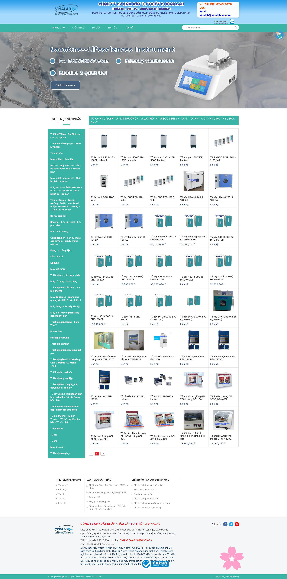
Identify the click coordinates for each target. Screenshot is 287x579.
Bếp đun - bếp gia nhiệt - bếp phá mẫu (65, 224)
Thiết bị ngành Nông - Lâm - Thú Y (65, 323)
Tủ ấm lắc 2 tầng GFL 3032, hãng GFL (102, 438)
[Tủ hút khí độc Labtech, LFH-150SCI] (223, 340)
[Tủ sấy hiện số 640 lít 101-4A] (194, 181)
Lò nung (54, 262)
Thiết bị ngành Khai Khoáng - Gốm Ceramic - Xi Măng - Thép (65, 362)
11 (91, 453)
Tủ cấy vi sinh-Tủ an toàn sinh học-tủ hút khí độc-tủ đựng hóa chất (66, 397)
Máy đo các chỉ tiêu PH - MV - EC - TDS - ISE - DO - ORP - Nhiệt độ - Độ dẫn (66, 190)
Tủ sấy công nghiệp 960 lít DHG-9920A (193, 238)
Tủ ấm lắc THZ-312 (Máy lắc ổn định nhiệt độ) (192, 435)
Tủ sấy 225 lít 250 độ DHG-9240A (131, 278)
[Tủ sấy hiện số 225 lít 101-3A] (223, 181)
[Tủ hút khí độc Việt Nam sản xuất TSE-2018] (134, 340)
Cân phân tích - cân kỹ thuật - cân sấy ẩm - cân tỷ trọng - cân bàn (66, 241)
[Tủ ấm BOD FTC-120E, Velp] (164, 181)
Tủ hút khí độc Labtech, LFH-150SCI (223, 358)
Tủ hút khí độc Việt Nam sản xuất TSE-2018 (133, 358)
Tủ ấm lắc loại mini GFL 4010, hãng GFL (162, 438)
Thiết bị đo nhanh (59, 343)
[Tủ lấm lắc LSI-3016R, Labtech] (134, 380)
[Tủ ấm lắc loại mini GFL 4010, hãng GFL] (164, 420)
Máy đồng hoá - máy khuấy (65, 306)
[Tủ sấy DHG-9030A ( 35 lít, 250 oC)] (223, 300)
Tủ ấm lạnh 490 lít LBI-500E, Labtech (162, 159)
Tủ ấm (53, 440)
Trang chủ (58, 27)
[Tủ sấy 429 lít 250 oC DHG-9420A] (164, 260)
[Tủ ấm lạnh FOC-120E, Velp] (104, 181)
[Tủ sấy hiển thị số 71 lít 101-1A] (134, 221)
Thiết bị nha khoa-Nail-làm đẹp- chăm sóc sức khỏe (64, 408)
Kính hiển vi (56, 256)
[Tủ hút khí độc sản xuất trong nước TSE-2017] (104, 340)
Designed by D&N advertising (227, 577)
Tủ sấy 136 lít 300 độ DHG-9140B (102, 318)
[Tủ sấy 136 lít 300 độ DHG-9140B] (104, 300)
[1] (235, 27)
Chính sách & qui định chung (148, 507)
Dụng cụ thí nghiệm (60, 250)
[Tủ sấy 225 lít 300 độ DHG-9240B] (223, 260)
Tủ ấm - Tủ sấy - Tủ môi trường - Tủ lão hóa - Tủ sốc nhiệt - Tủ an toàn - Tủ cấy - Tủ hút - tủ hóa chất (65, 205)
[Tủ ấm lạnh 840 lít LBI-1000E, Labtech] (104, 141)
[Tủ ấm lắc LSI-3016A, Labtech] (164, 380)
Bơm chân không (59, 231)
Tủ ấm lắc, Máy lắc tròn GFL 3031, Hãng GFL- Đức (133, 436)
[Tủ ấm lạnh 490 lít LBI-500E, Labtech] (164, 141)
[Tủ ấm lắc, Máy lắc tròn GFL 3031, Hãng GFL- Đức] (134, 420)
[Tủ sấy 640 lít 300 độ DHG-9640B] (223, 221)
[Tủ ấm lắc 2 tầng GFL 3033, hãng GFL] (223, 380)
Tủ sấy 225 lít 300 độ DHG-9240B (221, 278)
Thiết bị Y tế (56, 428)
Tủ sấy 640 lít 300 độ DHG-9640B (221, 238)
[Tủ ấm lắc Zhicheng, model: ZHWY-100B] (223, 420)
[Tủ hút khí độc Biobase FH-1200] (164, 340)
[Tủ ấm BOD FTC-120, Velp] (134, 181)
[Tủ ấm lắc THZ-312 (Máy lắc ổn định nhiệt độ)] (194, 420)
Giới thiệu (78, 27)
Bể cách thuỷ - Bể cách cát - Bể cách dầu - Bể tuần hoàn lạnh (65, 168)
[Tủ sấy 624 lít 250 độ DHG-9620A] (104, 260)
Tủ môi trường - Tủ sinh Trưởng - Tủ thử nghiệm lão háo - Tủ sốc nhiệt (65, 419)
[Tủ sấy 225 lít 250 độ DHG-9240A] (134, 260)
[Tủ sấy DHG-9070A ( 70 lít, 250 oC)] (194, 300)
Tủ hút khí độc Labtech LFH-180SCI (192, 358)
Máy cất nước (57, 268)
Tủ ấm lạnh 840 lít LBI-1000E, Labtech (103, 159)
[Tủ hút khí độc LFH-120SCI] (104, 380)
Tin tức (112, 27)
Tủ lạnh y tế (56, 153)
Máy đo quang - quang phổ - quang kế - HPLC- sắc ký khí (65, 298)
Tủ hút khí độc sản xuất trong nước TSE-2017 (103, 358)
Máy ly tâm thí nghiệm (62, 159)
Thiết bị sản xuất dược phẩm (65, 275)
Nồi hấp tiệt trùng (59, 337)
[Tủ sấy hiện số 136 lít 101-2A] (104, 221)
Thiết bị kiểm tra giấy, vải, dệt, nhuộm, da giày (64, 386)
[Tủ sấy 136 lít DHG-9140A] (134, 300)
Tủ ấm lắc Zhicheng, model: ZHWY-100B (221, 437)
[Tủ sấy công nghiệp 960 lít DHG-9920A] (194, 221)
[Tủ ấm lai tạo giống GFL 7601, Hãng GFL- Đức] (194, 380)
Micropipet (56, 331)
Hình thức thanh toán (144, 489)
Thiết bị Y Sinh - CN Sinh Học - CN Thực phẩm (66, 136)
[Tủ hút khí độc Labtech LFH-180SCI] (194, 340)
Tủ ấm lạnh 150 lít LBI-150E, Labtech (132, 159)
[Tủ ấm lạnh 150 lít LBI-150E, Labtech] (134, 141)
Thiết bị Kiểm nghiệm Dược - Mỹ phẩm (65, 145)
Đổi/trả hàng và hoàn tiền (146, 498)
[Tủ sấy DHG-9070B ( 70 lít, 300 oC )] (164, 300)
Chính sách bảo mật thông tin (148, 485)
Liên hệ (129, 27)
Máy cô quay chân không (63, 281)
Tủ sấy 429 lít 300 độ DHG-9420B (191, 278)
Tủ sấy (53, 434)
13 (103, 453)
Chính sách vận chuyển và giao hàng (152, 503)
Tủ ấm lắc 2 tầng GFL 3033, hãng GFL (221, 398)
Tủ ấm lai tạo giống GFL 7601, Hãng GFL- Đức (193, 398)
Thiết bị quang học (60, 453)
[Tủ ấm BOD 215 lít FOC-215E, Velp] (223, 141)
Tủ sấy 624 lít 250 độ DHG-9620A (102, 278)
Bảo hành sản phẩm (143, 494)
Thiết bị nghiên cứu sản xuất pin (65, 351)
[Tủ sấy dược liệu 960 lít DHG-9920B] (164, 221)
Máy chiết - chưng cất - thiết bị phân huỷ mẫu (65, 180)
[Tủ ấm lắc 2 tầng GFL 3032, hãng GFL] (104, 420)
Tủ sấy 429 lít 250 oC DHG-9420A (162, 278)
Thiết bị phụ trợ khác (61, 372)
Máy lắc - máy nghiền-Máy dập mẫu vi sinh (64, 314)
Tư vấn (96, 27)
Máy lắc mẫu (57, 447)
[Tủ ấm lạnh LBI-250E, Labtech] (194, 141)
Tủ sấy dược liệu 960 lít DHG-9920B (163, 238)
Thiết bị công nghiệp (61, 378)
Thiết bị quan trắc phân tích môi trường (65, 289)
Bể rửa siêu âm (58, 215)
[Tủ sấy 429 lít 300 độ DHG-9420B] (194, 260)
